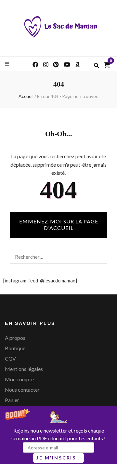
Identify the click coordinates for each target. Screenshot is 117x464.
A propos (15, 338)
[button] (58, 435)
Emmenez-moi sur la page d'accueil (58, 224)
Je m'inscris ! (58, 457)
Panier (12, 400)
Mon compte (19, 379)
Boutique (15, 348)
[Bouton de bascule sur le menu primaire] (8, 63)
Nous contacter (22, 390)
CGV (10, 358)
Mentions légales (24, 369)
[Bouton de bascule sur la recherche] (96, 65)
